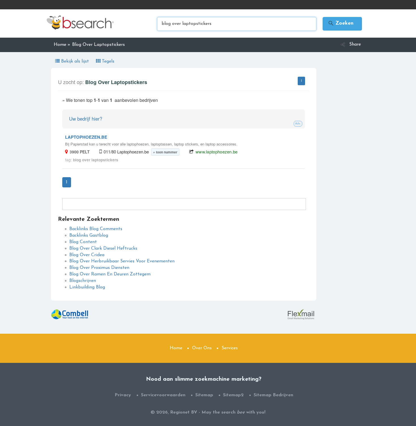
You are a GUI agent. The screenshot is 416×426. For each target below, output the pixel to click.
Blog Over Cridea (86, 255)
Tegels (107, 61)
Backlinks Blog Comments (95, 229)
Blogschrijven (82, 281)
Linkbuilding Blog (87, 287)
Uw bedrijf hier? (85, 118)
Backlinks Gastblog (88, 235)
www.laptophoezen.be (217, 152)
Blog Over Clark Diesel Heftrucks (103, 248)
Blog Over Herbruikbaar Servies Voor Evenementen (122, 261)
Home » (62, 44)
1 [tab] (301, 81)
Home (176, 348)
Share (355, 44)
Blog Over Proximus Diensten (99, 268)
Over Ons (202, 348)
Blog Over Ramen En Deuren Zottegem (110, 274)
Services (230, 348)
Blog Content (83, 242)
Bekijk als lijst (75, 61)
